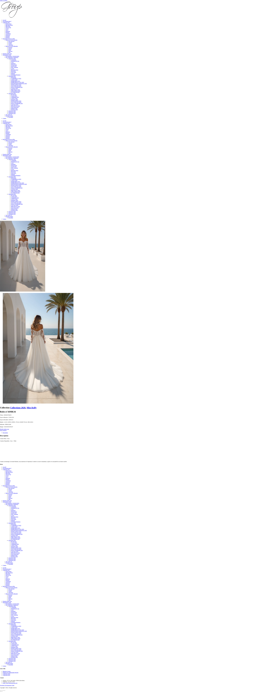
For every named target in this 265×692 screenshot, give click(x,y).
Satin (9, 52)
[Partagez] (3, 690)
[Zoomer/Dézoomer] (0, 690)
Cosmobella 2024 (15, 97)
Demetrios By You (15, 61)
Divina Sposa (8, 23)
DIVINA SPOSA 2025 (16, 84)
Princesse (10, 51)
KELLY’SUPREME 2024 (17, 103)
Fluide (9, 50)
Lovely (7, 28)
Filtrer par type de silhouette (12, 46)
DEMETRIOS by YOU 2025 (17, 82)
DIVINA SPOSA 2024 (16, 101)
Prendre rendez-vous (7, 53)
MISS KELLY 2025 (15, 89)
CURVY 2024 (14, 98)
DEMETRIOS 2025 (15, 81)
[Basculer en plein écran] (1, 690)
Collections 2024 (12, 93)
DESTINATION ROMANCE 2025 (19, 83)
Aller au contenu (3, 0)
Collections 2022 (12, 112)
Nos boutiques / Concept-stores (12, 56)
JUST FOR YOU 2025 (16, 86)
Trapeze (10, 48)
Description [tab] (5, 432)
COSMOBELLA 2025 (16, 78)
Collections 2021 (12, 113)
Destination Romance (15, 74)
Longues (10, 42)
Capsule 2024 (14, 96)
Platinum (7, 32)
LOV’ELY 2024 (14, 104)
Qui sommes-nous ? (7, 21)
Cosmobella (8, 33)
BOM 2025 (13, 77)
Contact (4, 118)
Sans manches (11, 41)
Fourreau (10, 47)
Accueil (4, 20)
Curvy (7, 30)
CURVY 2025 (14, 79)
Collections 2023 (12, 110)
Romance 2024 (14, 109)
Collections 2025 (12, 76)
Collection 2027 (6, 22)
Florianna (8, 36)
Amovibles (10, 45)
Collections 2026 (12, 58)
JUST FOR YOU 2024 (16, 102)
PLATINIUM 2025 (15, 92)
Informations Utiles (7, 55)
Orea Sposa (13, 72)
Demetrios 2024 (14, 99)
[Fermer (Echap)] (4, 690)
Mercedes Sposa (9, 25)
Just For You (8, 27)
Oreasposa (8, 35)
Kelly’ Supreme (14, 67)
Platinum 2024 (14, 108)
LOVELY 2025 (14, 88)
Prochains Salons (9, 115)
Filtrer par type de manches (11, 40)
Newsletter (10, 117)
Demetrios (8, 31)
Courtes (10, 43)
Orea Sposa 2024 (15, 107)
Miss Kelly (8, 26)
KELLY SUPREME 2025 (16, 87)
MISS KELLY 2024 (15, 106)
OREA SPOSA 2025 (15, 91)
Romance (8, 37)
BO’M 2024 (13, 94)
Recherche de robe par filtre (9, 38)
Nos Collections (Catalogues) (12, 57)
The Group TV (9, 114)
